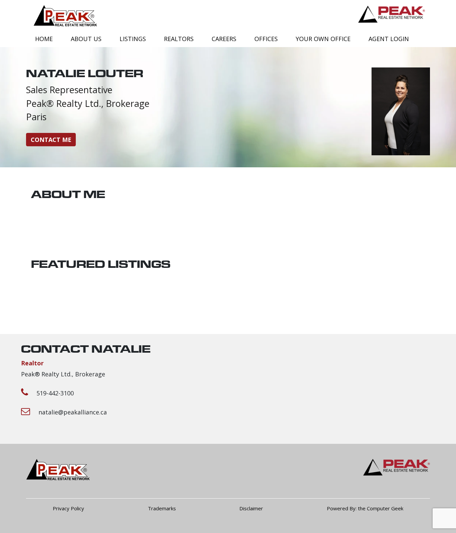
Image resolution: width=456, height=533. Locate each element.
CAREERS (224, 39)
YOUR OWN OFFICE (323, 39)
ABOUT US (86, 39)
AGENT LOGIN (389, 39)
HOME (44, 39)
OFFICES (266, 39)
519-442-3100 (55, 393)
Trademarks (162, 508)
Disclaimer (251, 508)
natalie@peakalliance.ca (72, 412)
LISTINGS (133, 39)
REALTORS (179, 39)
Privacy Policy (68, 508)
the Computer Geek (380, 508)
